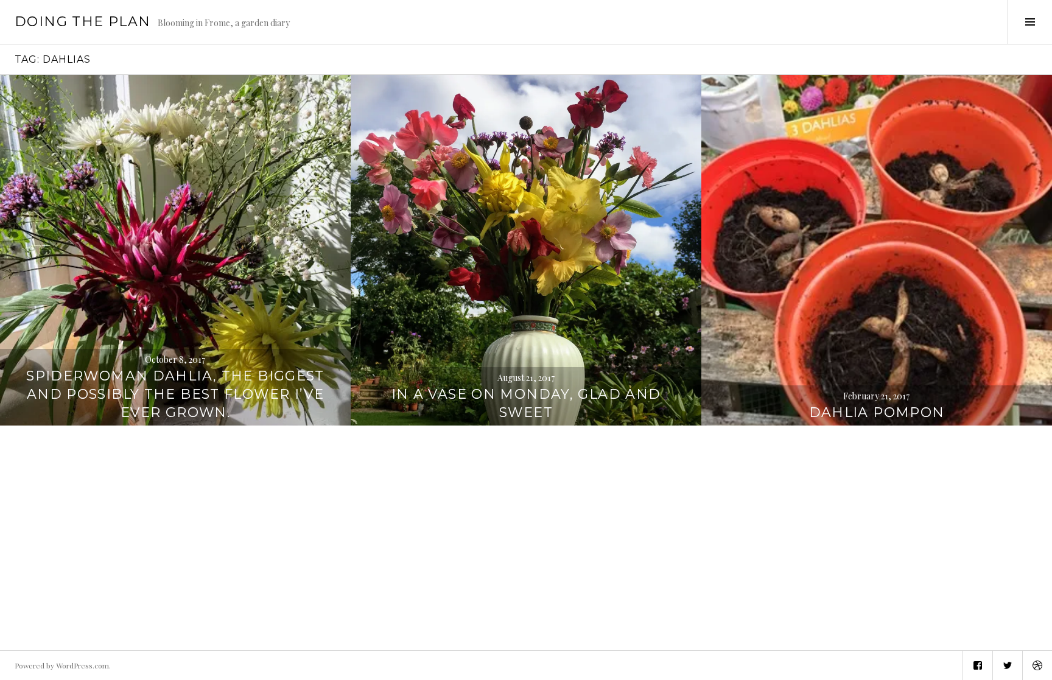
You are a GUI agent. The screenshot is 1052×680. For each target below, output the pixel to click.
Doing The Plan (82, 21)
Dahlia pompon (877, 412)
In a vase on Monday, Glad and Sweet (526, 403)
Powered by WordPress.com (62, 665)
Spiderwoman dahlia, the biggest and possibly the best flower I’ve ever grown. (175, 394)
